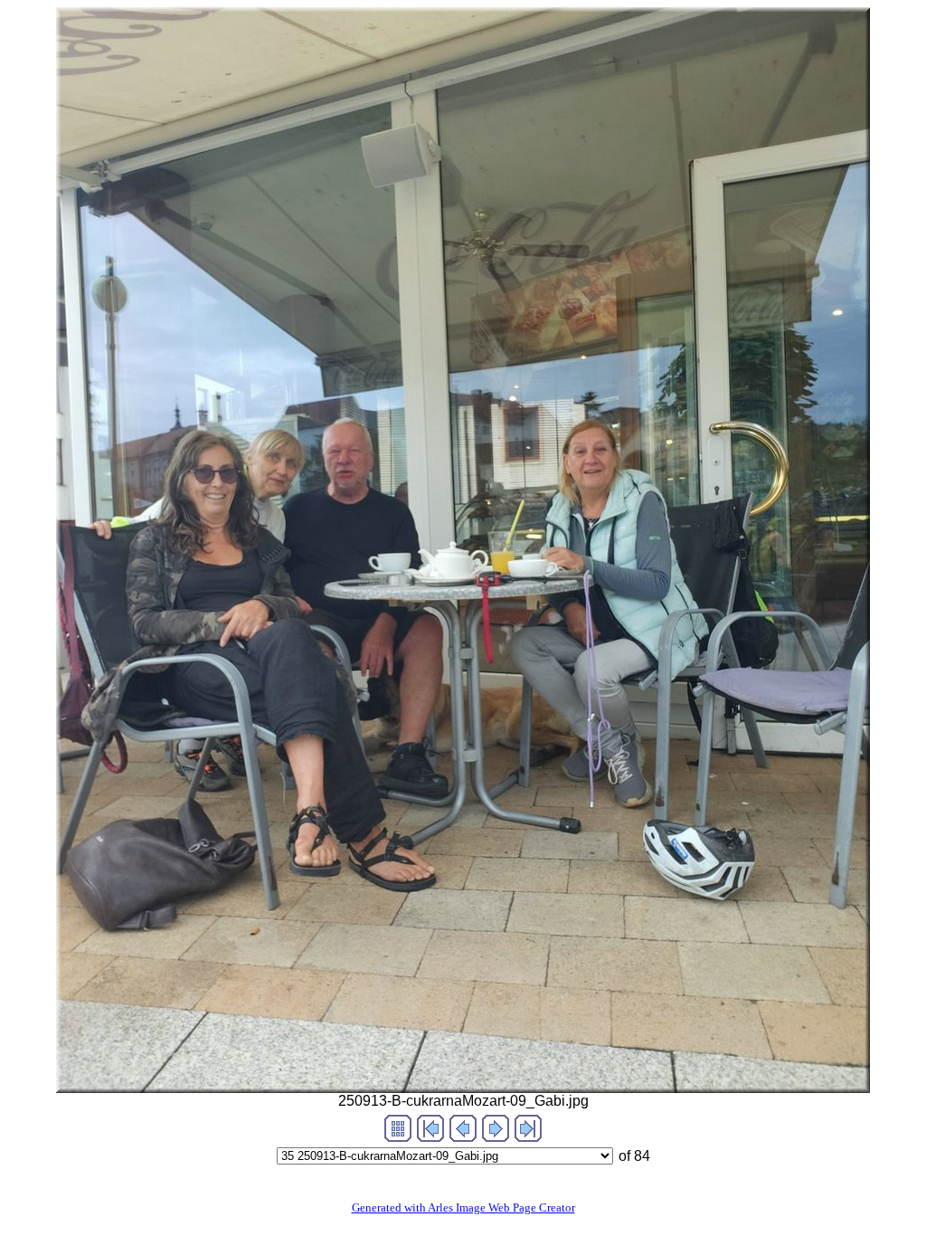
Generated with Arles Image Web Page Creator (463, 1207)
